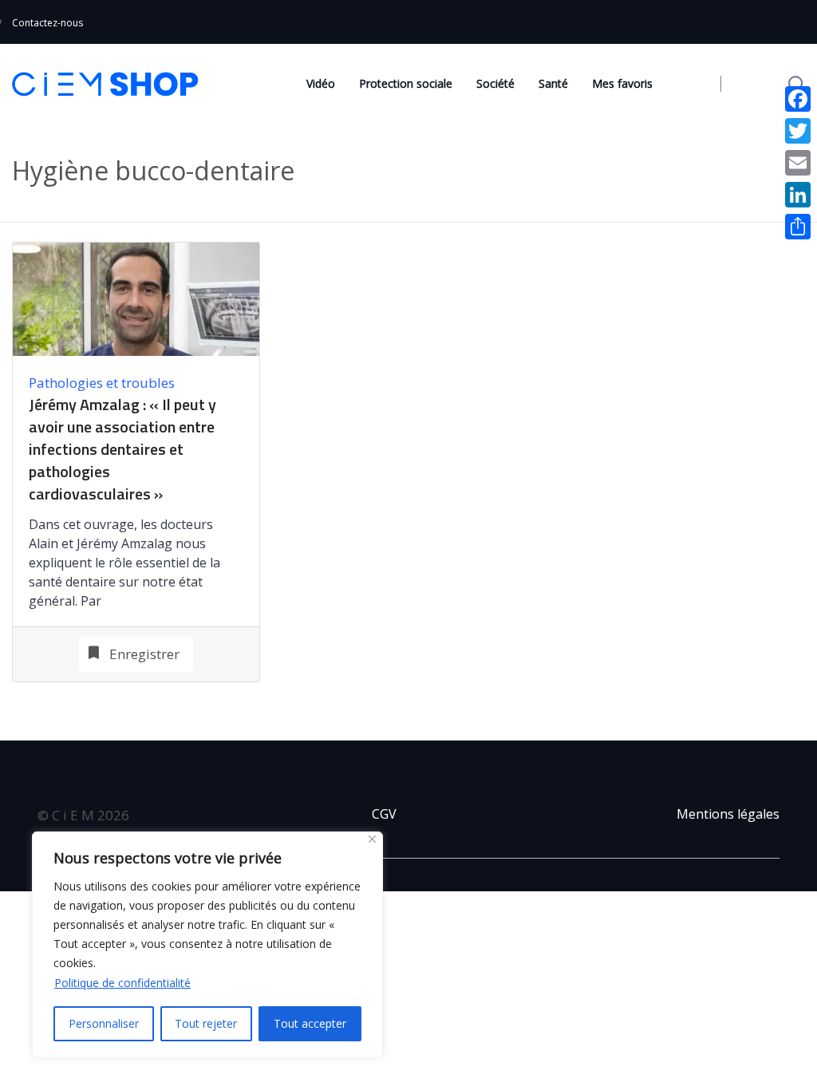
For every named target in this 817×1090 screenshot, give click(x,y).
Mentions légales (728, 814)
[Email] (798, 163)
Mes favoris (622, 83)
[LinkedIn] (798, 195)
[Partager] (798, 227)
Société (495, 83)
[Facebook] (798, 99)
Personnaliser (104, 1023)
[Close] (372, 839)
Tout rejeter (206, 1023)
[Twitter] (798, 131)
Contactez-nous (47, 23)
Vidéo (320, 83)
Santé (553, 83)
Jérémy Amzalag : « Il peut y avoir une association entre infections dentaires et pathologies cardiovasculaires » (122, 449)
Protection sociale (405, 83)
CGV (384, 814)
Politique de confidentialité (122, 982)
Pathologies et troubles (102, 382)
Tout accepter (310, 1023)
